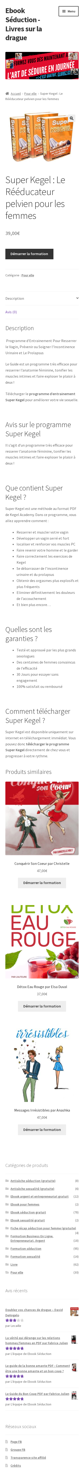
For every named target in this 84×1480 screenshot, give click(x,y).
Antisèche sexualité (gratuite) (32, 1189)
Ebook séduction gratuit (28, 1212)
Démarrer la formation (29, 253)
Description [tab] (14, 298)
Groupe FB (17, 1450)
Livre (14, 1264)
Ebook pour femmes (24, 1204)
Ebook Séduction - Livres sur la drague (23, 24)
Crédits (15, 1465)
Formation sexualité (25, 1256)
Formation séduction (25, 1248)
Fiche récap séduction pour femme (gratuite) (43, 1228)
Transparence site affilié (28, 1457)
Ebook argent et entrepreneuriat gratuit (39, 1196)
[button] (71, 118)
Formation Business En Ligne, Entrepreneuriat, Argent (31, 1238)
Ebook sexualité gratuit (27, 1220)
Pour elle (30, 93)
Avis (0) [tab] (11, 312)
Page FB (16, 1442)
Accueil (16, 93)
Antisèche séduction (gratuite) (33, 1181)
